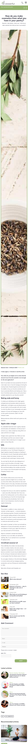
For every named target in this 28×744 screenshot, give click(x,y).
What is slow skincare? (16, 579)
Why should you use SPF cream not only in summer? (18, 602)
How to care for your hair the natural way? (17, 616)
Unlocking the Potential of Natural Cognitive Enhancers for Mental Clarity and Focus (18, 676)
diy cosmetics (9, 716)
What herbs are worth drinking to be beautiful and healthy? (18, 595)
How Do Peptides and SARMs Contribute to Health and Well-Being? (17, 685)
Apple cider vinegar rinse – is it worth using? (18, 609)
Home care (21, 367)
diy (2, 716)
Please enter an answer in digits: (9, 650)
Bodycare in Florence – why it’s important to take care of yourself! (18, 588)
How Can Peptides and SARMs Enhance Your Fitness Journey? (17, 704)
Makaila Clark (4, 367)
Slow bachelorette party (7, 7)
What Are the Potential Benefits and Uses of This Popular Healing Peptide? (18, 695)
